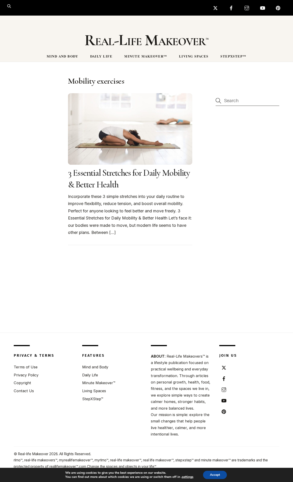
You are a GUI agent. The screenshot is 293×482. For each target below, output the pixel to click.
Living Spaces (194, 56)
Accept (215, 475)
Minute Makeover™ (145, 56)
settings (187, 477)
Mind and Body (62, 56)
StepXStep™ (233, 56)
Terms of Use (26, 367)
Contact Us (24, 391)
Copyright (22, 383)
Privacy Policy (26, 375)
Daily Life (101, 56)
